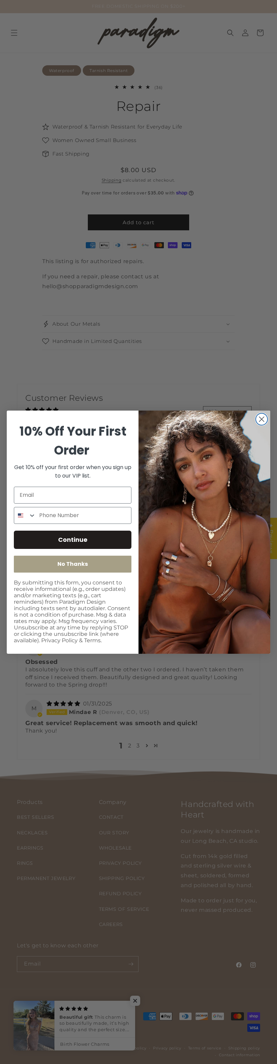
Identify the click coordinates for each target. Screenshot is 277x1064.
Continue (72, 539)
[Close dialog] (262, 419)
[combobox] (25, 515)
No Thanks (72, 564)
